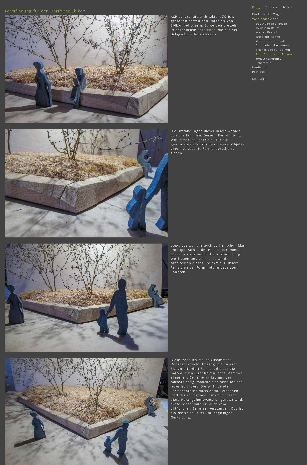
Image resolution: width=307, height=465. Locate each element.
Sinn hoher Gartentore (272, 45)
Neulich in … (261, 67)
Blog (256, 7)
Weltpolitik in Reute (271, 41)
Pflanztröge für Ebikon (273, 49)
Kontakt (259, 79)
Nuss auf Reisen (268, 37)
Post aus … (260, 72)
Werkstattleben (265, 19)
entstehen (207, 30)
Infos (287, 7)
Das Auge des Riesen (271, 23)
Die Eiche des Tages (267, 14)
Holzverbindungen (269, 58)
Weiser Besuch (267, 32)
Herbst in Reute (268, 28)
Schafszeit (263, 63)
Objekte (271, 7)
